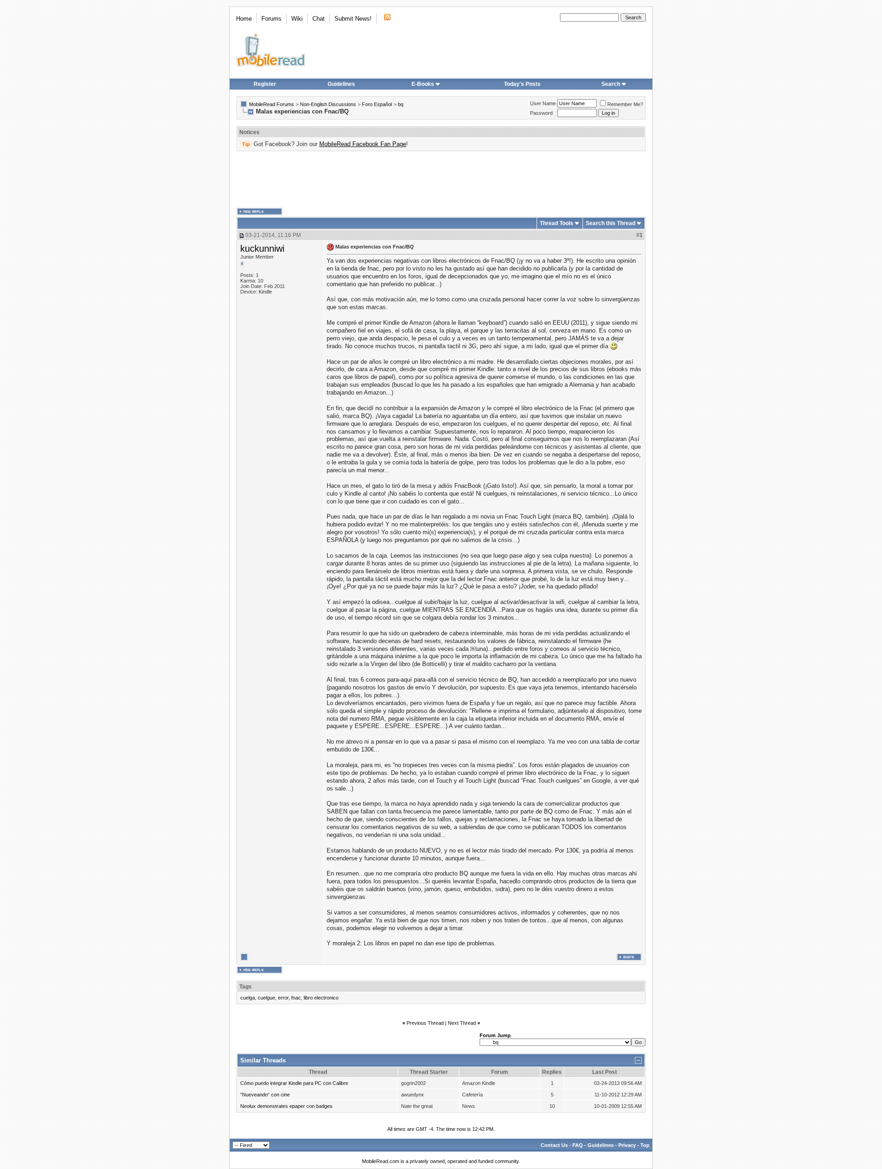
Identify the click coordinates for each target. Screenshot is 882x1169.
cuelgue (266, 997)
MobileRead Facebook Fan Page (362, 144)
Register (265, 84)
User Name (543, 103)
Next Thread (462, 1023)
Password (541, 113)
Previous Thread (425, 1023)
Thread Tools (556, 223)
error (283, 997)
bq (400, 104)
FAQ (577, 1145)
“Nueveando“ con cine (265, 1094)
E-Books (423, 84)
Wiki (297, 18)
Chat (318, 18)
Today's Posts (522, 84)
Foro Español (377, 104)
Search (610, 84)
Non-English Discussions (328, 104)
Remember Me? (625, 104)
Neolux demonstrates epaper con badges (286, 1106)
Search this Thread (610, 223)
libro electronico (321, 997)
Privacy (627, 1145)
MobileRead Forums (271, 104)
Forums (271, 18)
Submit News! (353, 18)
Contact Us (554, 1145)
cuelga (247, 997)
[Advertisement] (441, 179)
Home (244, 18)
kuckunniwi (262, 248)
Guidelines (341, 84)
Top (645, 1145)
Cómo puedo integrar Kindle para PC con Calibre (294, 1083)
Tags (245, 986)
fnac (296, 997)
